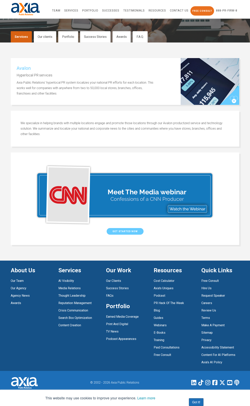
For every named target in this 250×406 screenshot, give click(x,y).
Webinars (160, 325)
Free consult (210, 281)
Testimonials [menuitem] (134, 10)
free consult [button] (202, 11)
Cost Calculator (164, 281)
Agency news (20, 295)
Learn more (146, 397)
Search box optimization (75, 318)
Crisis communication (73, 310)
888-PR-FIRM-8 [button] (226, 10)
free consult (162, 355)
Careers (206, 303)
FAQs (109, 295)
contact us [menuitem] (179, 10)
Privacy (206, 340)
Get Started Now (125, 231)
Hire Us (206, 288)
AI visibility (66, 281)
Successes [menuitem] (110, 10)
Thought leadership (72, 295)
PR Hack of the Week (169, 303)
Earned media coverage (122, 316)
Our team (17, 281)
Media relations (69, 288)
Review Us (208, 310)
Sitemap (207, 332)
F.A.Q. (140, 37)
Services (21, 37)
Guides (158, 318)
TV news (112, 331)
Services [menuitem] (71, 10)
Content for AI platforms (218, 355)
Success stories (117, 288)
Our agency (18, 288)
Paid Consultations (166, 347)
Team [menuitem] (56, 10)
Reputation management (75, 303)
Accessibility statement (217, 347)
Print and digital (117, 324)
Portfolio (68, 37)
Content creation (69, 325)
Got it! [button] (196, 402)
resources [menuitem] (157, 10)
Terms (205, 318)
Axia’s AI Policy (211, 362)
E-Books (159, 332)
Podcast (159, 295)
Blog (157, 310)
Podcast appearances (121, 339)
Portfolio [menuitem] (90, 10)
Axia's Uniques (163, 288)
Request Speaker (213, 295)
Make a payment (213, 325)
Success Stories (95, 37)
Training (159, 340)
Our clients (45, 37)
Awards (121, 37)
